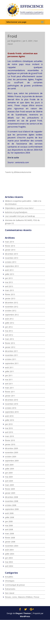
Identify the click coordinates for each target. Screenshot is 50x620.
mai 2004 (9, 562)
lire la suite (13, 157)
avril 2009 (9, 481)
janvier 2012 (10, 347)
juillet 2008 (9, 517)
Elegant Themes (23, 613)
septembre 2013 (12, 266)
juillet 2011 (9, 371)
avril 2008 (9, 529)
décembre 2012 (11, 302)
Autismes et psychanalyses (16, 212)
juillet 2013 (9, 274)
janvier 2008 (10, 541)
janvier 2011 (10, 396)
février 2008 (10, 537)
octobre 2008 (10, 505)
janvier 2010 (10, 444)
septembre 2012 (12, 314)
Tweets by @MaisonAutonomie (18, 172)
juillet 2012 (9, 323)
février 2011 (10, 391)
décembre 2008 (11, 497)
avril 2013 (9, 286)
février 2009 (10, 489)
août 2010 (9, 416)
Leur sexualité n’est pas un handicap (20, 216)
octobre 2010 (10, 408)
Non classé (9, 593)
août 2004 (9, 549)
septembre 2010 (12, 412)
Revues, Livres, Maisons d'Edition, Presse (22, 597)
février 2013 (10, 294)
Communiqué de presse (15, 585)
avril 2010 (9, 432)
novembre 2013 (11, 258)
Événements (10, 589)
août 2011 (9, 367)
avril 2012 (9, 335)
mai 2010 (9, 428)
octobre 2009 (10, 456)
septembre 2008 (12, 509)
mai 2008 (9, 525)
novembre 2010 (11, 404)
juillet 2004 (9, 554)
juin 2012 (9, 327)
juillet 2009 (9, 468)
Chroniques (9, 581)
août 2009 (9, 464)
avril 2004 (9, 566)
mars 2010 (9, 436)
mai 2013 (9, 282)
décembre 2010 (11, 400)
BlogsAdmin (16, 41)
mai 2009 (9, 477)
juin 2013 (9, 278)
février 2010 (10, 440)
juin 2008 (9, 521)
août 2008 (9, 513)
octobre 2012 (10, 310)
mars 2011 (9, 387)
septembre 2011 (12, 363)
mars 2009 (9, 485)
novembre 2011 (11, 355)
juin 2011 (9, 375)
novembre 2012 (11, 306)
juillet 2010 (9, 420)
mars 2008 (9, 533)
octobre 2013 (10, 262)
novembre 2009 (11, 452)
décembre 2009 (11, 448)
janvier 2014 (10, 250)
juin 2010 (9, 424)
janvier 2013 (10, 298)
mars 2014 (9, 242)
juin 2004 (9, 558)
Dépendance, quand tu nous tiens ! (19, 208)
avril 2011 (9, 383)
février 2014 (10, 246)
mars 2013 (9, 290)
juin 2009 (9, 473)
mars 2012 (9, 339)
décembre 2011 (11, 351)
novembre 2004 (11, 546)
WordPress (25, 616)
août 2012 (9, 319)
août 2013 (9, 270)
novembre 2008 (11, 501)
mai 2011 (9, 379)
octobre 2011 (10, 359)
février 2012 (10, 343)
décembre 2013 (11, 254)
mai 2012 (9, 331)
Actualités (9, 577)
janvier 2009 (10, 493)
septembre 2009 (12, 460)
